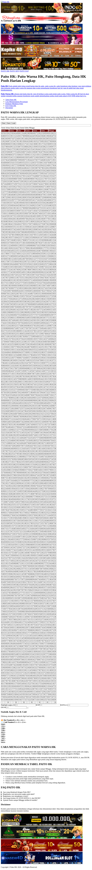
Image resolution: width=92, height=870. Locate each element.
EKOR (3, 707)
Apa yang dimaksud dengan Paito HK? (17, 792)
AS (14, 705)
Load (13, 123)
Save (8, 123)
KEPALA (64, 705)
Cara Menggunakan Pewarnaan (16, 102)
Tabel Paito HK (10, 100)
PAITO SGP (24, 71)
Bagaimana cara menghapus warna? (15, 796)
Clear (3, 123)
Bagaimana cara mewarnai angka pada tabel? (19, 794)
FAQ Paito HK (10, 106)
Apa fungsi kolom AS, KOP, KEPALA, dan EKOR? (22, 798)
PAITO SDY (14, 71)
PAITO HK (5, 71)
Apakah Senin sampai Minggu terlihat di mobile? (20, 800)
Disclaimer (9, 108)
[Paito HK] (5, 2)
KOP (38, 705)
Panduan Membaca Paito (14, 104)
